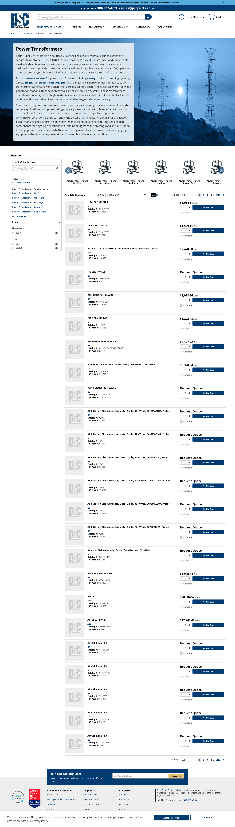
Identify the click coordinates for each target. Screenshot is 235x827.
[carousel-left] (68, 170)
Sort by (100, 194)
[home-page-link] (20, 20)
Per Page (174, 194)
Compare (187, 213)
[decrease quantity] (181, 207)
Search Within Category (24, 162)
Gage (37, 244)
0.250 (37, 233)
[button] (50, 26)
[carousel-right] (221, 170)
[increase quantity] (189, 207)
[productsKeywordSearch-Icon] (57, 168)
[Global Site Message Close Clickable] (223, 3)
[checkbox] (35, 233)
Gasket (37, 248)
